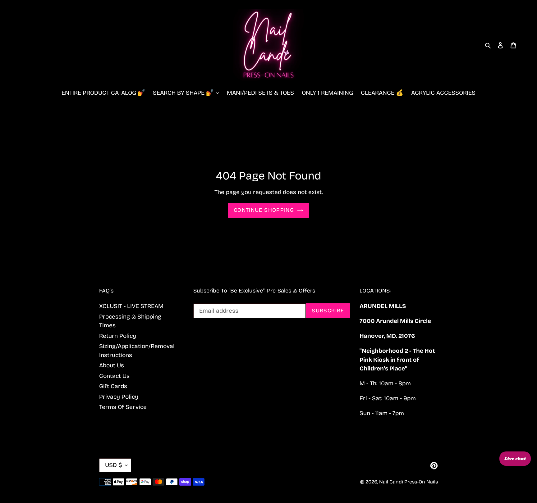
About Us (111, 365)
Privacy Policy (118, 396)
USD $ (113, 465)
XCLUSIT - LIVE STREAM (131, 306)
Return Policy (117, 335)
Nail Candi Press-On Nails (408, 482)
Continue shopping (264, 210)
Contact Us (114, 375)
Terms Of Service (123, 406)
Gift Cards (113, 386)
